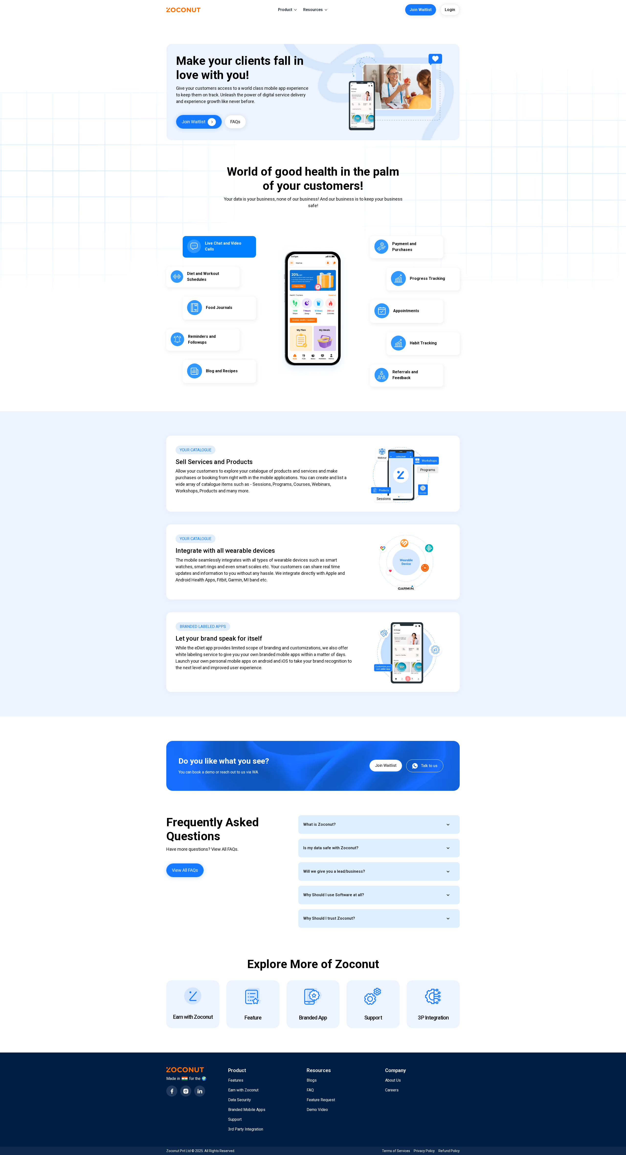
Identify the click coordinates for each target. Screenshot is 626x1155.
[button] (287, 9)
